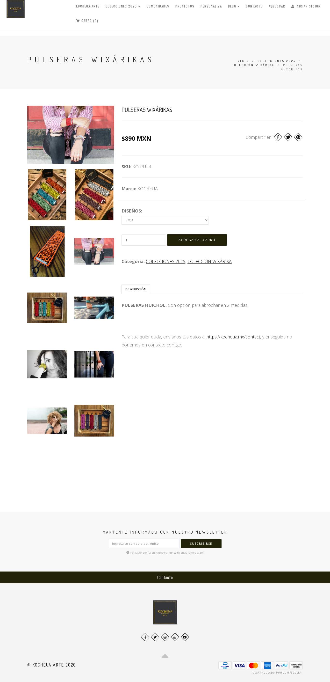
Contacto (254, 6)
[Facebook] (278, 137)
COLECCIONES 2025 (122, 6)
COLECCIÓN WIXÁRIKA (253, 65)
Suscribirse (201, 544)
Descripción (135, 289)
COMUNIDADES (158, 6)
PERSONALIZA (211, 6)
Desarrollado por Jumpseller (277, 672)
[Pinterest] (298, 137)
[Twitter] (288, 137)
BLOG (232, 6)
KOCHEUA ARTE (88, 6)
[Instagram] (165, 637)
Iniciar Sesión (307, 6)
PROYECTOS (184, 6)
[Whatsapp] (175, 637)
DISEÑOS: (132, 211)
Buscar (279, 6)
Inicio (242, 61)
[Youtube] (185, 637)
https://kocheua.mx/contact (233, 337)
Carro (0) (89, 20)
